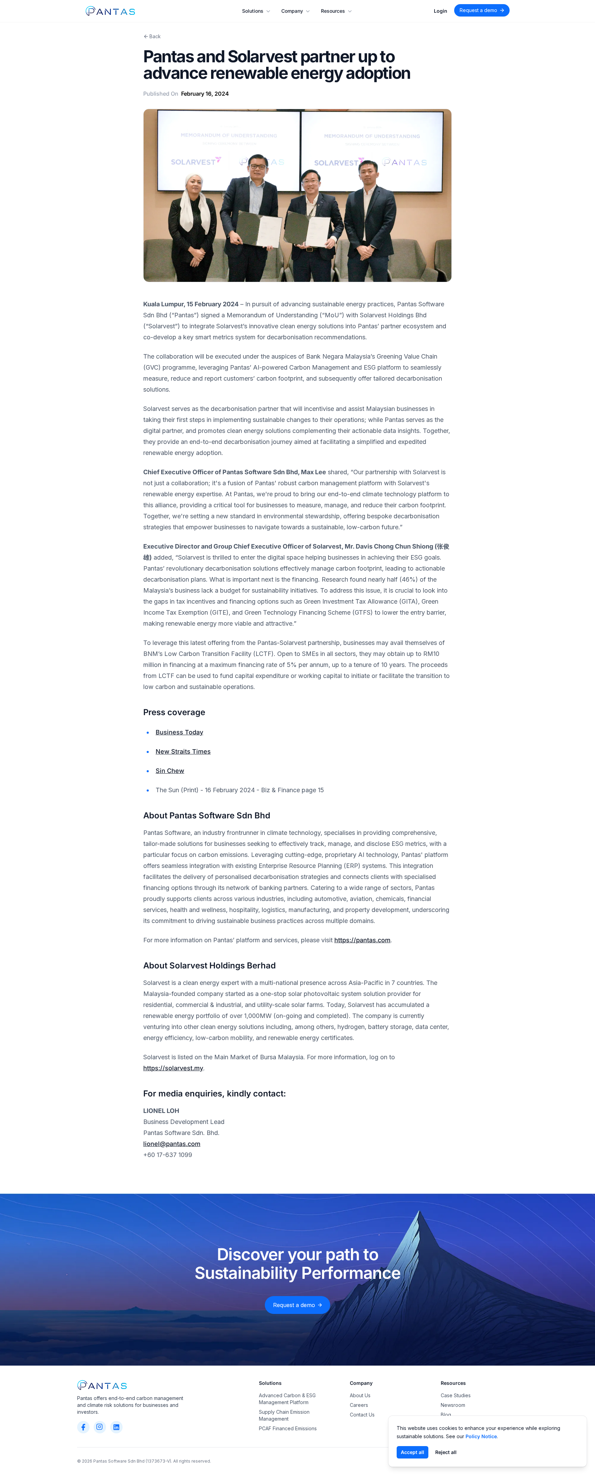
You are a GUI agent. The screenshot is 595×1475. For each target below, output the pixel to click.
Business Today (179, 732)
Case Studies (456, 1395)
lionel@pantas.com (171, 1143)
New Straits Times (183, 751)
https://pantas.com (362, 940)
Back (155, 36)
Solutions (252, 11)
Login (440, 11)
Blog (446, 1415)
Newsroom (453, 1405)
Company (292, 11)
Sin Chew (170, 770)
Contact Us (362, 1415)
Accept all (412, 1452)
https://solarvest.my (173, 1068)
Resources (333, 11)
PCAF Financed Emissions (288, 1428)
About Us (360, 1395)
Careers (359, 1405)
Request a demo (478, 10)
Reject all (446, 1452)
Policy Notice (481, 1436)
